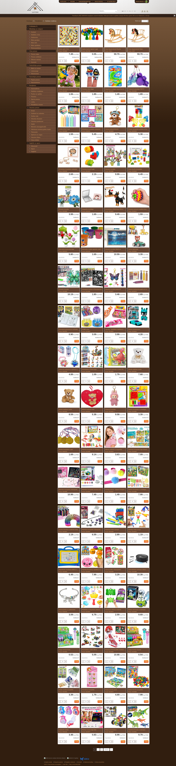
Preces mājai (35, 54)
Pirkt (76, 61)
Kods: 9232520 (133, 250)
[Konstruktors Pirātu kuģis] (92, 356)
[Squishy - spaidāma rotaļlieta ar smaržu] (115, 316)
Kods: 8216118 (64, 731)
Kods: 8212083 (115, 370)
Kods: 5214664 (86, 330)
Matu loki (34, 42)
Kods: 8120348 (113, 570)
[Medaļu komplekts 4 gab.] (69, 437)
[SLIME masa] (92, 316)
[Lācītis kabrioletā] (138, 236)
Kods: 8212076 (68, 330)
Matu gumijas (35, 40)
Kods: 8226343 (66, 450)
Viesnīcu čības (35, 137)
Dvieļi (33, 110)
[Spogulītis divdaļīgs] (92, 196)
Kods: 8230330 (138, 130)
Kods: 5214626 (134, 650)
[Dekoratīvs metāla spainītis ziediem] (92, 236)
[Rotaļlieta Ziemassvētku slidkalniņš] (115, 637)
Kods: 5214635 (92, 570)
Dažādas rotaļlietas (37, 91)
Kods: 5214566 (138, 490)
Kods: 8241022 (65, 410)
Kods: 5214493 (89, 650)
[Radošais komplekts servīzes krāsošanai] (92, 477)
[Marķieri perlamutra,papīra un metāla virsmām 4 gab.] (138, 276)
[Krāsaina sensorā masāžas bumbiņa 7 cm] (138, 196)
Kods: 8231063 (88, 90)
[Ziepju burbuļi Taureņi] (138, 637)
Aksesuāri (34, 146)
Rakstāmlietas (35, 82)
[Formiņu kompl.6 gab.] (92, 156)
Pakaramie (34, 132)
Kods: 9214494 (136, 90)
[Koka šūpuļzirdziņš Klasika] (115, 36)
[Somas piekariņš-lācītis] (115, 116)
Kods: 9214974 (113, 610)
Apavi (33, 149)
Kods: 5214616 (134, 330)
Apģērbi (33, 151)
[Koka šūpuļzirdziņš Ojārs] (138, 36)
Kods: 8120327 (114, 490)
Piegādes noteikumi (70, 762)
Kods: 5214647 (68, 530)
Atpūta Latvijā (48, 762)
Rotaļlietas (38, 21)
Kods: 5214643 (114, 210)
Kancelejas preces (35, 76)
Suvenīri (33, 62)
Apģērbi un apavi (34, 143)
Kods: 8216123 (66, 250)
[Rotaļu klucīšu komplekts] (138, 677)
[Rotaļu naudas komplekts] (69, 677)
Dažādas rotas (35, 34)
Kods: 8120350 (68, 170)
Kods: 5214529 (115, 650)
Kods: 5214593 (66, 691)
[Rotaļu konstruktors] (115, 717)
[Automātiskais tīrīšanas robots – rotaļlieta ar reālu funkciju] (138, 557)
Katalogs (29, 21)
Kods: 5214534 (113, 450)
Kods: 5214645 (68, 570)
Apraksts (61, 57)
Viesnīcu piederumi (37, 121)
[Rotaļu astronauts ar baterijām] (138, 597)
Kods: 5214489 (92, 450)
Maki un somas (36, 68)
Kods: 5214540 (137, 610)
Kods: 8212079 (138, 290)
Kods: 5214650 (64, 650)
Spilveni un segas (36, 134)
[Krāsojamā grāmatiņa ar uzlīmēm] (69, 316)
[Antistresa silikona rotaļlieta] (115, 597)
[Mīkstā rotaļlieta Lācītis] (138, 356)
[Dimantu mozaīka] (115, 156)
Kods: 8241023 (88, 410)
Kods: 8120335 (67, 610)
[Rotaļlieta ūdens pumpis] (115, 517)
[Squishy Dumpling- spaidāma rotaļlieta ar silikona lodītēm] (92, 557)
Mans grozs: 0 (140, 1)
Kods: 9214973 (134, 530)
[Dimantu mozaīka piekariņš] (115, 276)
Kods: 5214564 (113, 250)
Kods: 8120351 (91, 130)
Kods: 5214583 (138, 410)
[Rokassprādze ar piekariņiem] (69, 597)
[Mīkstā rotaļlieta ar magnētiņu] (115, 437)
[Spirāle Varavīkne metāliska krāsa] (69, 517)
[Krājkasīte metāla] (69, 717)
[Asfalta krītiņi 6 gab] (69, 116)
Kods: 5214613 (138, 210)
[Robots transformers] (138, 316)
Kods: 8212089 (64, 210)
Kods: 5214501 (136, 731)
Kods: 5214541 (92, 530)
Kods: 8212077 (113, 290)
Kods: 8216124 (88, 210)
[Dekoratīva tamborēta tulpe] (69, 236)
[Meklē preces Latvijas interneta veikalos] (54, 758)
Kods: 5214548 (89, 370)
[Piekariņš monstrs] (115, 397)
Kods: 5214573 (111, 691)
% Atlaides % (33, 26)
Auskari (33, 32)
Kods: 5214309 (138, 570)
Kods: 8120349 (69, 370)
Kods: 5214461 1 (110, 410)
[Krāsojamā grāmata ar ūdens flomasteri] (115, 356)
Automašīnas (35, 88)
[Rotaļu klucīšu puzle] (115, 677)
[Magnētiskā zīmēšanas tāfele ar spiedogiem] (69, 557)
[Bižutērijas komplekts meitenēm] (92, 116)
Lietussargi (34, 71)
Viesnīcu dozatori (36, 118)
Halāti (33, 124)
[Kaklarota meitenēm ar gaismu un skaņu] (69, 356)
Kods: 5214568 (135, 691)
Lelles (33, 102)
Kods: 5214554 (92, 490)
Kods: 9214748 (90, 50)
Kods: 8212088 (110, 170)
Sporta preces (35, 99)
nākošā (106, 749)
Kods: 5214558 (69, 490)
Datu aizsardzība (100, 762)
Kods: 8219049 (112, 130)
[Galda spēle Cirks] (69, 36)
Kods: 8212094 (88, 691)
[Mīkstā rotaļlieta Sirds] (92, 397)
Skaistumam (35, 73)
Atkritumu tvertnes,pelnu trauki (41, 129)
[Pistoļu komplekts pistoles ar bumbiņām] (138, 116)
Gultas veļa (34, 116)
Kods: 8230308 (112, 530)
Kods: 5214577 (89, 731)
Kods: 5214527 (91, 610)
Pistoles (33, 96)
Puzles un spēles (36, 94)
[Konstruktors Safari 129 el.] (92, 637)
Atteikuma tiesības (88, 762)
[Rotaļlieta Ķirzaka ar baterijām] (138, 717)
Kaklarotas (34, 37)
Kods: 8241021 (135, 370)
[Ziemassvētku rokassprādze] (115, 557)
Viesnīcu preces (34, 107)
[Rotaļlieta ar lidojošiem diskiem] (92, 597)
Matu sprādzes (35, 45)
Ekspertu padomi (58, 762)
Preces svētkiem (36, 57)
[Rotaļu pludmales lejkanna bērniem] (69, 76)
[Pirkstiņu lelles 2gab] (92, 76)
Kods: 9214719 (115, 90)
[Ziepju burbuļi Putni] (69, 637)
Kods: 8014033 (88, 170)
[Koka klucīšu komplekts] (138, 156)
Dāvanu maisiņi (36, 59)
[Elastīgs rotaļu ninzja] (138, 517)
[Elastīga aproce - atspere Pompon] (115, 477)
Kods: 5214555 (138, 450)
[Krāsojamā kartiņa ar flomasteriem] (92, 276)
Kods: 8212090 (64, 130)
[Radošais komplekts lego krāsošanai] (138, 437)
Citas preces (33, 51)
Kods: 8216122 (92, 250)
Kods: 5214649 (135, 170)
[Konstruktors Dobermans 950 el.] (115, 196)
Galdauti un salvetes (37, 113)
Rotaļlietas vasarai (37, 104)
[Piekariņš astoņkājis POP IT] (138, 76)
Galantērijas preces (35, 65)
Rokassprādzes (36, 48)
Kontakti (80, 762)
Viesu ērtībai (35, 140)
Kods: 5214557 (110, 731)
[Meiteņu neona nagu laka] (92, 717)
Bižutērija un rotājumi (36, 29)
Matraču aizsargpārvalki (38, 126)
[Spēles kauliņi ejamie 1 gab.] (92, 36)
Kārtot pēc (138, 21)
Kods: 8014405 (69, 90)
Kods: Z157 (135, 50)
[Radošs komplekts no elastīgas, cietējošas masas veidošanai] (138, 397)
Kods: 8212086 (92, 290)
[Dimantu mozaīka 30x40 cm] (115, 236)
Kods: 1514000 (64, 50)
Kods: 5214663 (115, 330)
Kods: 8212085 (64, 290)
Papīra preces (35, 80)
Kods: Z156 (113, 50)
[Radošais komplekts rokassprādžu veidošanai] (69, 477)
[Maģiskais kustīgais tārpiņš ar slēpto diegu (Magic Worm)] (115, 76)
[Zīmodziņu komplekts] (92, 677)
